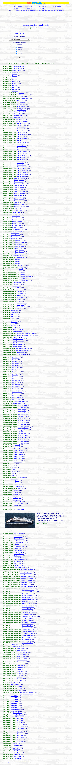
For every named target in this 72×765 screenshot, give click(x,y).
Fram (14, 327)
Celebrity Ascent (18, 201)
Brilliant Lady (16, 749)
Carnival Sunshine (22, 123)
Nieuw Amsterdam (22, 303)
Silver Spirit (20, 667)
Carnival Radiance (22, 130)
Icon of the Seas (26, 639)
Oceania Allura (18, 462)
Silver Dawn (20, 671)
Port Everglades (34, 10)
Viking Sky (20, 722)
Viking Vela (20, 735)
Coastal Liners (18, 10)
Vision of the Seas (27, 593)
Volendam (19, 289)
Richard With (14, 310)
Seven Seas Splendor (26, 576)
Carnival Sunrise (21, 129)
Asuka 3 (17, 447)
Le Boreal (16, 490)
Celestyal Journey (19, 204)
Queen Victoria (15, 235)
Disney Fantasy (19, 246)
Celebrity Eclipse (18, 189)
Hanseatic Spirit (24, 280)
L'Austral (15, 492)
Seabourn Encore (22, 656)
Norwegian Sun (22, 411)
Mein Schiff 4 (14, 697)
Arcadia (14, 465)
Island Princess (18, 537)
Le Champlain (17, 498)
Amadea (17, 484)
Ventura (14, 467)
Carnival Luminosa (22, 155)
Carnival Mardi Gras (22, 170)
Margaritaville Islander (22, 350)
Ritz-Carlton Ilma (26, 584)
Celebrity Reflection (19, 193)
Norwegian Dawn (22, 412)
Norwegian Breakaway (24, 426)
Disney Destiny (19, 252)
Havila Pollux (16, 288)
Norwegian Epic (22, 424)
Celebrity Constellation (20, 184)
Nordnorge (14, 320)
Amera (17, 482)
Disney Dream (19, 244)
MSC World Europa (17, 392)
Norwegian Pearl (22, 418)
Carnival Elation (21, 127)
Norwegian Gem (22, 422)
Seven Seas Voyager (26, 573)
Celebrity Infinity (18, 182)
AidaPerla (14, 87)
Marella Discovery (18, 342)
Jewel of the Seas (27, 610)
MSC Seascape (16, 394)
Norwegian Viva (22, 439)
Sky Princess (17, 556)
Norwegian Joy (22, 431)
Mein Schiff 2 (14, 705)
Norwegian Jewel (22, 416)
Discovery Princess (19, 559)
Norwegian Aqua (22, 441)
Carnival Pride (21, 136)
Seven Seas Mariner (26, 571)
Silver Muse (20, 669)
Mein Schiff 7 (14, 707)
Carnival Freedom (22, 151)
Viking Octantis (19, 715)
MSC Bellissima (16, 386)
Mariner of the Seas (27, 609)
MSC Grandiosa (16, 384)
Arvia (13, 475)
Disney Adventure (20, 253)
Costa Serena (16, 214)
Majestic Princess (19, 554)
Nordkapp (13, 316)
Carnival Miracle (21, 146)
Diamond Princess (19, 539)
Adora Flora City (17, 70)
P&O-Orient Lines (42, 10)
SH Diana (20, 690)
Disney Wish (18, 248)
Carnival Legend (21, 142)
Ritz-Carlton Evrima (26, 582)
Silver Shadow (21, 663)
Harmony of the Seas (28, 627)
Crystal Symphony (18, 229)
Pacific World (14, 479)
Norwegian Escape (23, 430)
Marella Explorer (17, 344)
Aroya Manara (20, 100)
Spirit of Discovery (17, 645)
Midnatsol (13, 325)
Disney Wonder (19, 242)
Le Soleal (15, 494)
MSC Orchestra (16, 365)
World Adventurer (21, 110)
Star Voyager (14, 682)
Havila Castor (17, 284)
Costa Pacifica (16, 216)
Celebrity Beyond (19, 199)
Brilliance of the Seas (28, 603)
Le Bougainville (17, 501)
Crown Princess (18, 544)
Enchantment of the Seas (29, 592)
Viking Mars (20, 732)
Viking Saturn (20, 733)
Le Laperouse (17, 500)
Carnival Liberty (21, 149)
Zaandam (19, 291)
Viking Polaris (19, 716)
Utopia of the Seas (27, 637)
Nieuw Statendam (22, 306)
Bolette (21, 271)
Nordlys (13, 314)
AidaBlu (14, 77)
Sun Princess (17, 561)
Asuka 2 (17, 445)
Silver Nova (20, 675)
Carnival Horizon (21, 165)
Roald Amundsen (18, 329)
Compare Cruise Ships (53, 10)
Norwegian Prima (22, 437)
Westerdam (20, 297)
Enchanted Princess (19, 557)
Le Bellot (15, 505)
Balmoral (21, 267)
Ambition (21, 96)
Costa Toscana (16, 227)
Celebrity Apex (18, 197)
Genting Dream (17, 255)
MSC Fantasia (15, 367)
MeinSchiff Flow (15, 711)
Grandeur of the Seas (28, 588)
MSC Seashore (16, 390)
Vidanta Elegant (17, 713)
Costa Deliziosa (16, 218)
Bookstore (61, 10)
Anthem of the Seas (27, 624)
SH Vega (19, 688)
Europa (22, 272)
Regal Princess (18, 552)
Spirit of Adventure (17, 646)
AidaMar (14, 81)
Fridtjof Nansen (17, 331)
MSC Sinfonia (15, 358)
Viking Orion (20, 724)
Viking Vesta (20, 737)
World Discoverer (21, 108)
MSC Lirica (15, 360)
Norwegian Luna (22, 443)
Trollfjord (13, 323)
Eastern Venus (20, 257)
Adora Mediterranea (18, 66)
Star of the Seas (26, 641)
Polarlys (13, 318)
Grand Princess (18, 533)
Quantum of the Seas (28, 622)
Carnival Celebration (22, 174)
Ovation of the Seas (27, 626)
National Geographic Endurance (26, 333)
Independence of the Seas (29, 616)
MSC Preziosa (15, 377)
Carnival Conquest (22, 138)
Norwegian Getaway (23, 428)
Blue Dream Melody (21, 121)
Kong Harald (14, 312)
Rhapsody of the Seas (28, 590)
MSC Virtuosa (15, 388)
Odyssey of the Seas (27, 633)
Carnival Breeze (21, 161)
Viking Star (20, 718)
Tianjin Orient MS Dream (27, 692)
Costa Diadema (16, 223)
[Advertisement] (36, 17)
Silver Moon (20, 673)
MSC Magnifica (16, 373)
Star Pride (17, 751)
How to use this (19, 33)
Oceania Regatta (18, 448)
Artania (17, 481)
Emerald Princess (19, 546)
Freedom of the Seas (28, 612)
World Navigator (21, 104)
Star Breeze (17, 752)
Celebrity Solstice (19, 185)
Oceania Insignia (18, 450)
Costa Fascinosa (17, 221)
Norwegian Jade (22, 420)
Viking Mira (20, 741)
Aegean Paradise (20, 401)
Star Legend (17, 756)
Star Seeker (17, 758)
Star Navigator (15, 684)
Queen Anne (14, 238)
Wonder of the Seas (27, 635)
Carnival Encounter (22, 140)
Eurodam (19, 301)
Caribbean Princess (19, 540)
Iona (13, 473)
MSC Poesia (15, 369)
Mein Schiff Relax (16, 709)
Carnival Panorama (22, 166)
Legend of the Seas (27, 643)
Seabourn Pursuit (22, 662)
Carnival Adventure (22, 134)
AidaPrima (14, 85)
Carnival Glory (21, 144)
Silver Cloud (20, 679)
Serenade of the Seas (28, 607)
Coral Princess (18, 535)
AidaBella (14, 74)
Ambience (21, 93)
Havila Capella (17, 282)
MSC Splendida (16, 371)
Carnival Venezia (21, 168)
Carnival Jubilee (21, 176)
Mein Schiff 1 (14, 703)
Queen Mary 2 (15, 233)
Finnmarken (14, 322)
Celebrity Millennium (19, 178)
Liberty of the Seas (27, 614)
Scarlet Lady (16, 743)
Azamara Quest (18, 113)
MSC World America (17, 397)
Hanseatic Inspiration (25, 276)
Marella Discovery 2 (18, 341)
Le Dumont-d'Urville (18, 503)
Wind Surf (17, 754)
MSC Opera (15, 361)
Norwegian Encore (23, 435)
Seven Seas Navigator (26, 569)
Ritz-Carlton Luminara (27, 586)
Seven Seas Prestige (26, 580)
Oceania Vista (18, 460)
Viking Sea (20, 720)
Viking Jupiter (20, 726)
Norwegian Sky (22, 407)
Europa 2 (22, 274)
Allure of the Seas (27, 620)
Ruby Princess (18, 548)
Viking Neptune (21, 730)
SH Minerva (20, 686)
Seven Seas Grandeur (26, 578)
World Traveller (21, 106)
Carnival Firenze (21, 172)
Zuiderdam (20, 293)
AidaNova (14, 89)
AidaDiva (14, 72)
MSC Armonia (15, 356)
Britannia (14, 471)
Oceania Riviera (18, 458)
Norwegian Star (22, 409)
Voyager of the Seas (27, 595)
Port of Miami (26, 10)
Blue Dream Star (20, 119)
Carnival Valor (20, 147)
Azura (13, 469)
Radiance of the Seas (28, 601)
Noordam (19, 299)
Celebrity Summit (19, 180)
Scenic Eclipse (21, 648)
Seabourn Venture (22, 660)
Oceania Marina (18, 456)
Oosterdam (20, 295)
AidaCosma (15, 91)
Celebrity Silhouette (19, 191)
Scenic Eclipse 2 (21, 650)
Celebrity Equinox (19, 187)
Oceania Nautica (18, 454)
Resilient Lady (17, 747)
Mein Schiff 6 (14, 701)
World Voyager (21, 102)
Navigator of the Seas (28, 605)
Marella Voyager (17, 346)
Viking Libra (20, 739)
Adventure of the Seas (28, 599)
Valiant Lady (16, 745)
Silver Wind (20, 680)
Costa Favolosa (16, 219)
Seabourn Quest (21, 654)
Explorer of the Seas (27, 597)
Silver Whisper (21, 665)
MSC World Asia (16, 399)
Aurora (13, 464)
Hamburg (20, 488)
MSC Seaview (15, 382)
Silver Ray (19, 677)
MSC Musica (15, 363)
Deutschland (18, 486)
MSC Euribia (15, 395)
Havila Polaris (17, 286)
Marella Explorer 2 (18, 339)
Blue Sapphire (24, 98)
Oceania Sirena (18, 452)
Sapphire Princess (19, 542)
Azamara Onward (19, 112)
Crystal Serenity (17, 231)
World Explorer (19, 565)
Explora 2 (17, 261)
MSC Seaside (15, 378)
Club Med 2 (18, 208)
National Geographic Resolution (26, 335)
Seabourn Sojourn (22, 652)
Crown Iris (15, 337)
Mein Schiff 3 (14, 696)
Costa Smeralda (16, 225)
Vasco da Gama (16, 403)
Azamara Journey (19, 115)
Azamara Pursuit (18, 117)
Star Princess (17, 563)
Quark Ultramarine (20, 567)
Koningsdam (20, 305)
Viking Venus (20, 728)
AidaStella (14, 83)
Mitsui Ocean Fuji (21, 354)
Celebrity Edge (18, 195)
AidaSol (14, 79)
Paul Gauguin (21, 477)
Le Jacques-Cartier (18, 509)
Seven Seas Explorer (26, 575)
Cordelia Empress (19, 210)
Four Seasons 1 (21, 265)
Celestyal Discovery (19, 206)
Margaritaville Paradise (22, 348)
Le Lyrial (15, 496)
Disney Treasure (19, 250)
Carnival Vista (20, 163)
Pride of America (22, 414)
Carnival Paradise (22, 125)
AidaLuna (14, 76)
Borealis (21, 269)
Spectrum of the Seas (28, 631)
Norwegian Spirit (22, 405)
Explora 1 (17, 259)
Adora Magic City (17, 68)
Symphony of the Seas (28, 629)
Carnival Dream (21, 157)
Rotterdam (20, 308)
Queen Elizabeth (16, 236)
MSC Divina (15, 375)
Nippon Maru (20, 352)
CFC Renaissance (24, 95)
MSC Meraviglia (16, 380)
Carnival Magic (21, 159)
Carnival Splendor (22, 153)
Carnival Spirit (20, 132)
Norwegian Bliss (22, 433)
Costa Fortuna (16, 212)
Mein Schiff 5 (14, 699)
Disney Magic (19, 240)
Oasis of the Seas (27, 618)
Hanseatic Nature (24, 278)
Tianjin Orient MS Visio (26, 694)
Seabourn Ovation (22, 658)
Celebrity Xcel (18, 202)
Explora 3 (17, 263)
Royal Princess (18, 550)
